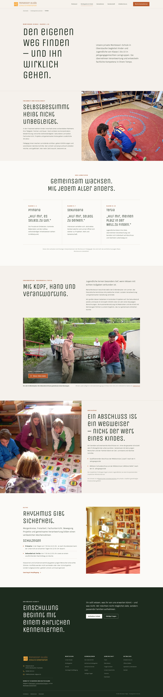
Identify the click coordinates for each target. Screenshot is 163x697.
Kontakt (125, 670)
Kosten (86, 670)
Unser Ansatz (68, 660)
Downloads (107, 677)
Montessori (74, 4)
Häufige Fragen (111, 616)
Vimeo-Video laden (39, 376)
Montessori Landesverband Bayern (38, 683)
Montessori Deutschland (29, 685)
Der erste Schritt (89, 660)
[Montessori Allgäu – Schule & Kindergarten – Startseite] (25, 4)
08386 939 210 (30, 671)
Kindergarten (68, 663)
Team (105, 660)
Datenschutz (136, 386)
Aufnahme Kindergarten (91, 663)
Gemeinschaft (111, 4)
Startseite (25, 11)
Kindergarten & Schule (87, 4)
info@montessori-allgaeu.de (33, 674)
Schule (67, 666)
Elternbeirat (107, 663)
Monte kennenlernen (141, 4)
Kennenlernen (100, 4)
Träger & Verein (108, 666)
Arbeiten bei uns (122, 4)
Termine (106, 673)
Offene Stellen (127, 663)
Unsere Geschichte (109, 670)
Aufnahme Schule (94, 616)
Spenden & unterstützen (130, 666)
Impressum (25, 693)
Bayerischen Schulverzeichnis (107, 478)
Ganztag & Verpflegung (31, 572)
